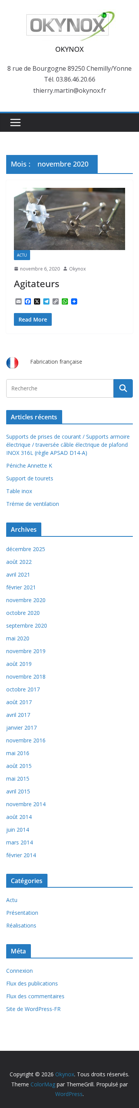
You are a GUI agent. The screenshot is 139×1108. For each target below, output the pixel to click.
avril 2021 (18, 574)
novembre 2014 (26, 804)
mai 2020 (17, 638)
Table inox (19, 491)
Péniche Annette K (29, 465)
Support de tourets (29, 478)
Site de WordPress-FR (33, 1009)
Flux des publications (32, 983)
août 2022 (19, 561)
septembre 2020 (26, 625)
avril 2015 (18, 791)
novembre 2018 (26, 676)
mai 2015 (17, 778)
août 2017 (19, 702)
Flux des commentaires (35, 996)
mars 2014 (19, 842)
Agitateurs (36, 283)
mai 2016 (17, 753)
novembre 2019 (26, 651)
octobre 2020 (23, 612)
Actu (22, 255)
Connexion (19, 970)
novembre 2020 (26, 600)
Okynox (77, 269)
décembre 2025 (25, 549)
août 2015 (19, 765)
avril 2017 (18, 714)
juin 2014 (17, 829)
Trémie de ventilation (32, 503)
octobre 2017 (23, 689)
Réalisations (21, 925)
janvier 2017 (21, 727)
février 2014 (21, 855)
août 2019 (19, 663)
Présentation (22, 912)
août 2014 (19, 816)
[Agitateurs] (69, 219)
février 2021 (21, 587)
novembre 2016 (26, 740)
